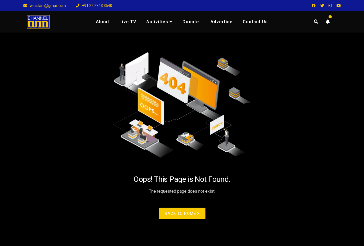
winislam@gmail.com (47, 5)
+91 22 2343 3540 (96, 5)
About (102, 21)
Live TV (127, 21)
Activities (157, 21)
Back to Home (180, 213)
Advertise (222, 21)
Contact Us (255, 21)
